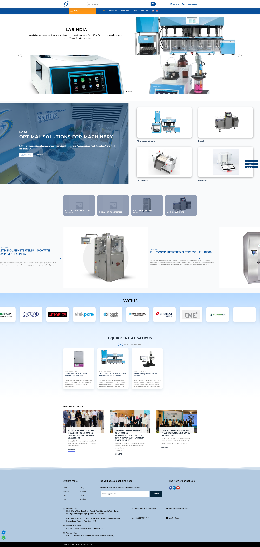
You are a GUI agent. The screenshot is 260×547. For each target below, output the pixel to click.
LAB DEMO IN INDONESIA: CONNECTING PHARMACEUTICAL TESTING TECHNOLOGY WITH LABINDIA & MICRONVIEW (129, 435)
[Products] (256, 164)
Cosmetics (142, 180)
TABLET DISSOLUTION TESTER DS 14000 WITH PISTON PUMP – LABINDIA (112, 375)
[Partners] (256, 167)
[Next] (240, 55)
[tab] (120, 344)
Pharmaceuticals (146, 141)
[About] (256, 161)
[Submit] (153, 4)
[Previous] (20, 55)
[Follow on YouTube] (178, 488)
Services (144, 11)
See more (71, 449)
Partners (125, 11)
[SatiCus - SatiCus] (66, 4)
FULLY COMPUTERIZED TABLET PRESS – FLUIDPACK (181, 252)
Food (201, 141)
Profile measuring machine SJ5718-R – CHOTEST (146, 375)
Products (113, 11)
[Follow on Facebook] (170, 488)
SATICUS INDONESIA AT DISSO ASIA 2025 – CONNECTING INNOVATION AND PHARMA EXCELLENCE (82, 434)
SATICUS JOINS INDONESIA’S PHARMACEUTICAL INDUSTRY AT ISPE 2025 (175, 433)
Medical (202, 180)
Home (104, 11)
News (135, 11)
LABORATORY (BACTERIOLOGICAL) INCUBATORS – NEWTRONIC (76, 375)
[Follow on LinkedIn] (174, 488)
